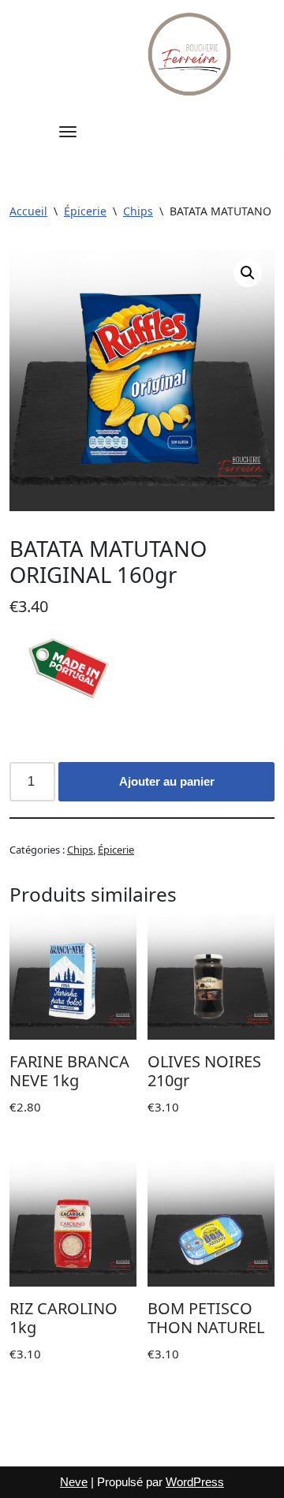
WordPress (195, 1482)
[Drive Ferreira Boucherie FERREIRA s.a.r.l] (191, 54)
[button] (248, 273)
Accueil (28, 211)
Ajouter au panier (167, 781)
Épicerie (85, 211)
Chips (138, 211)
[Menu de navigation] (68, 132)
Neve (74, 1482)
